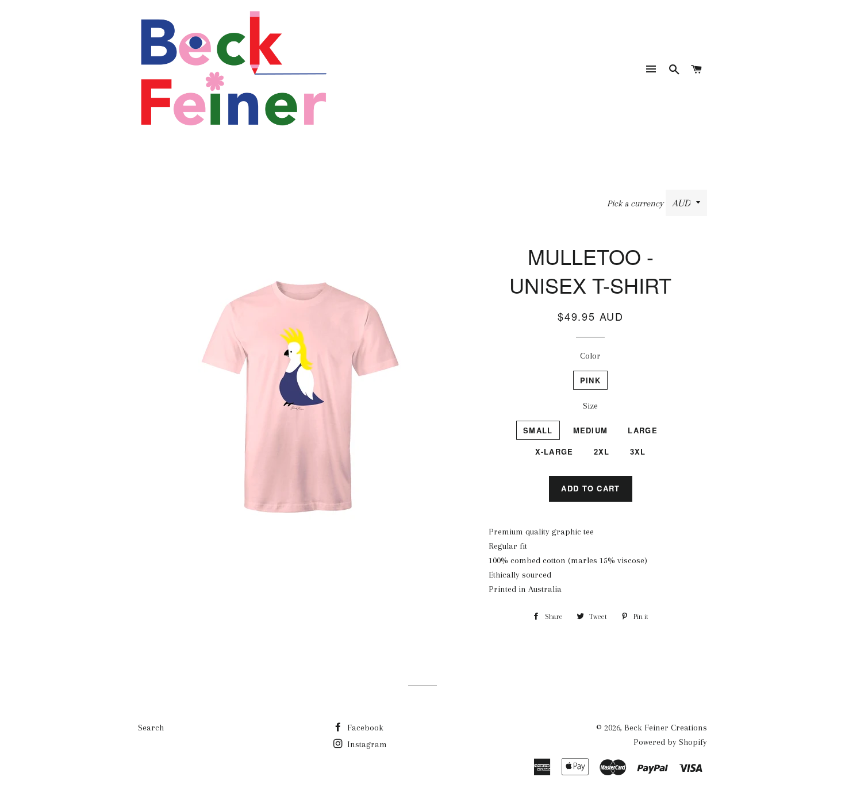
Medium (590, 430)
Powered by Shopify (670, 742)
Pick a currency (636, 203)
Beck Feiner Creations (665, 727)
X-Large (554, 451)
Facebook (364, 727)
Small (538, 430)
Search (151, 727)
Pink (590, 380)
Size (590, 406)
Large (643, 430)
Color (590, 356)
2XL (602, 451)
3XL (638, 451)
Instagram (366, 744)
